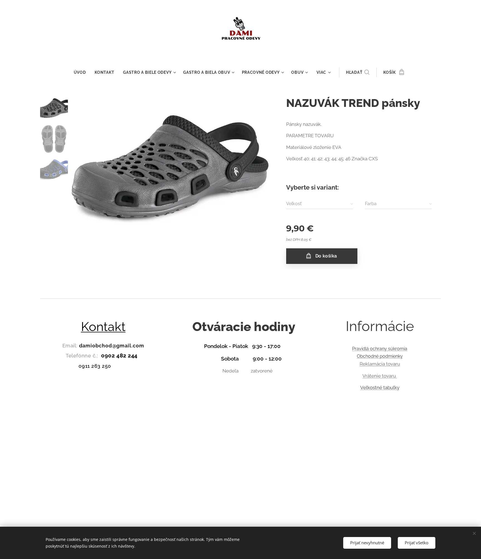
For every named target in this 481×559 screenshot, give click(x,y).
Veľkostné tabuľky (379, 387)
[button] (357, 72)
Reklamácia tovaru (380, 364)
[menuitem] (82, 72)
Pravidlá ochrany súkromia (379, 348)
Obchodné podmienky (380, 356)
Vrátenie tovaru (379, 376)
